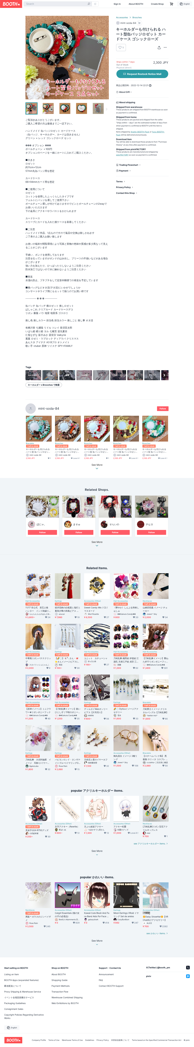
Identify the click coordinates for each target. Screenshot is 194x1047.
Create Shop (157, 4)
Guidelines (89, 1040)
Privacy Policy (123, 187)
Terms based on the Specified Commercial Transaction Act (156, 1040)
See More (97, 542)
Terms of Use (53, 1040)
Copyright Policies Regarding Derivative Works (24, 1016)
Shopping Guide (59, 980)
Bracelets (30, 443)
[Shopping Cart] (172, 4)
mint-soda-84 (48, 408)
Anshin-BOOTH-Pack (140, 132)
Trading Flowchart (128, 165)
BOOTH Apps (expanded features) (21, 980)
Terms (119, 181)
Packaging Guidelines (15, 1003)
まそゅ (76, 524)
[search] (89, 4)
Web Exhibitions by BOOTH (65, 1003)
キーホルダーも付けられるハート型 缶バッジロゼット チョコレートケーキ (67, 450)
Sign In (117, 4)
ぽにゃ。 (41, 524)
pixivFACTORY (122, 155)
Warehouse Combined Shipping (67, 997)
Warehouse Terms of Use (72, 1040)
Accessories (122, 17)
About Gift (124, 92)
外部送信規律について (120, 1040)
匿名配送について (12, 986)
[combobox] (58, 4)
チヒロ (149, 524)
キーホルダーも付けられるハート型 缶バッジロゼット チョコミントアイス (38, 450)
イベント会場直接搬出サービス (19, 997)
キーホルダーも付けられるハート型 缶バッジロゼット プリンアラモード (125, 450)
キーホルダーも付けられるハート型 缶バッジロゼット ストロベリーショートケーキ (96, 450)
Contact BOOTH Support (111, 986)
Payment (123, 170)
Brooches (137, 17)
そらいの (114, 524)
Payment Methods (61, 986)
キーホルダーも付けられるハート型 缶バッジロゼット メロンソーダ (154, 450)
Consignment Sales (13, 1009)
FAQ (101, 980)
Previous (27, 57)
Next (106, 57)
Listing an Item (11, 974)
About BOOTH (136, 4)
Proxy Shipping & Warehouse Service (22, 991)
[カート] (139, 23)
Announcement (106, 974)
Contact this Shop (125, 193)
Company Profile (39, 1040)
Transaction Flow (60, 991)
